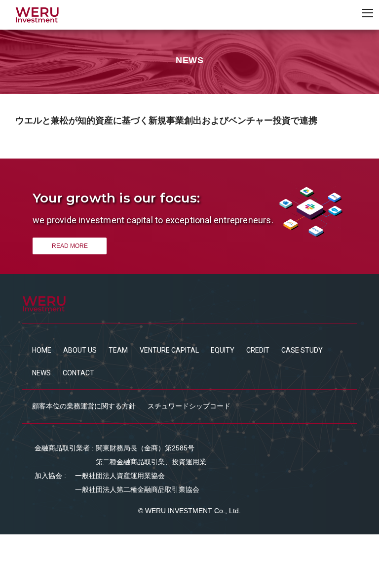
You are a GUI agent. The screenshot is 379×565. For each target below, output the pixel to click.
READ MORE (70, 245)
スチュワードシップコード (189, 406)
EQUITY (222, 350)
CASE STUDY (302, 350)
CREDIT (257, 350)
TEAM (118, 350)
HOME (41, 350)
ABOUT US (80, 350)
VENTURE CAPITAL (169, 350)
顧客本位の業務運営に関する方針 (84, 406)
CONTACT (78, 373)
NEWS (41, 373)
